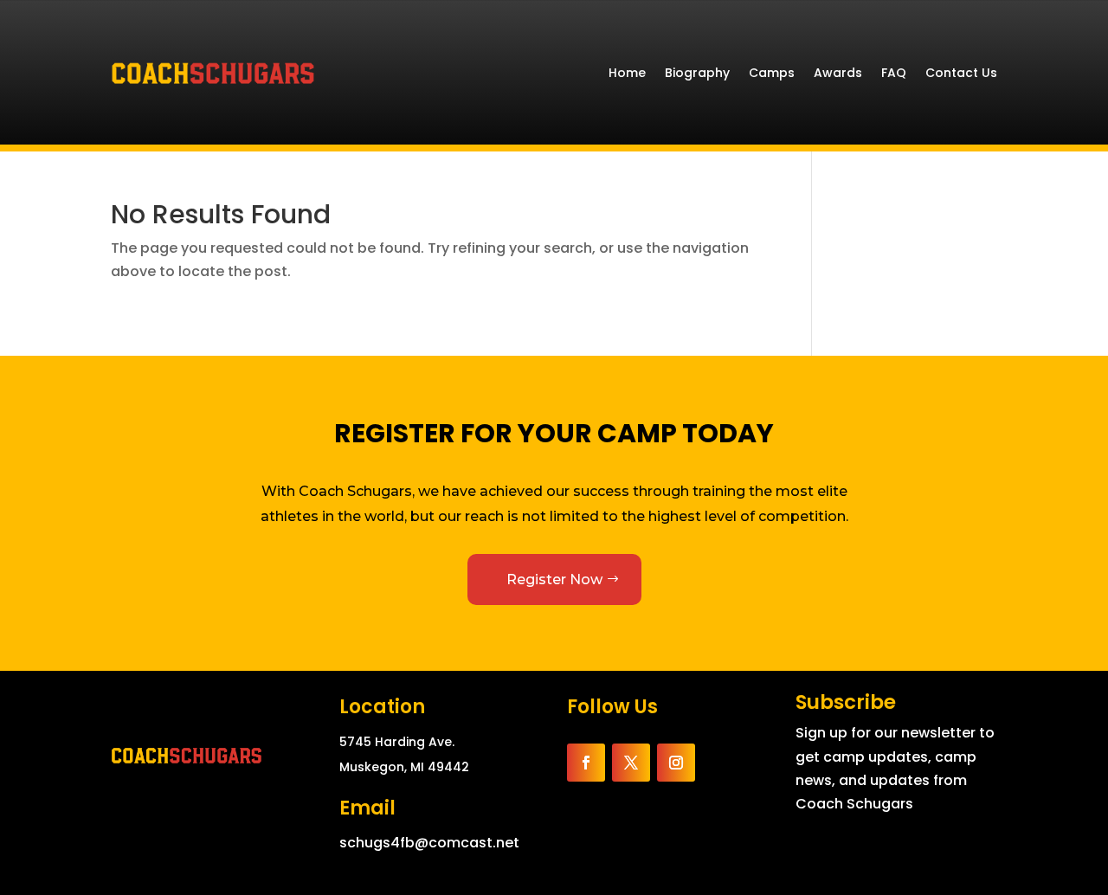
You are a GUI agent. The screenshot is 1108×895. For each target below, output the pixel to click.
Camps (772, 72)
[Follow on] (716, 762)
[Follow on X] (631, 763)
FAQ (893, 72)
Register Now (554, 579)
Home (627, 72)
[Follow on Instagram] (676, 763)
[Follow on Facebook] (586, 763)
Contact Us (961, 72)
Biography (697, 72)
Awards (838, 72)
